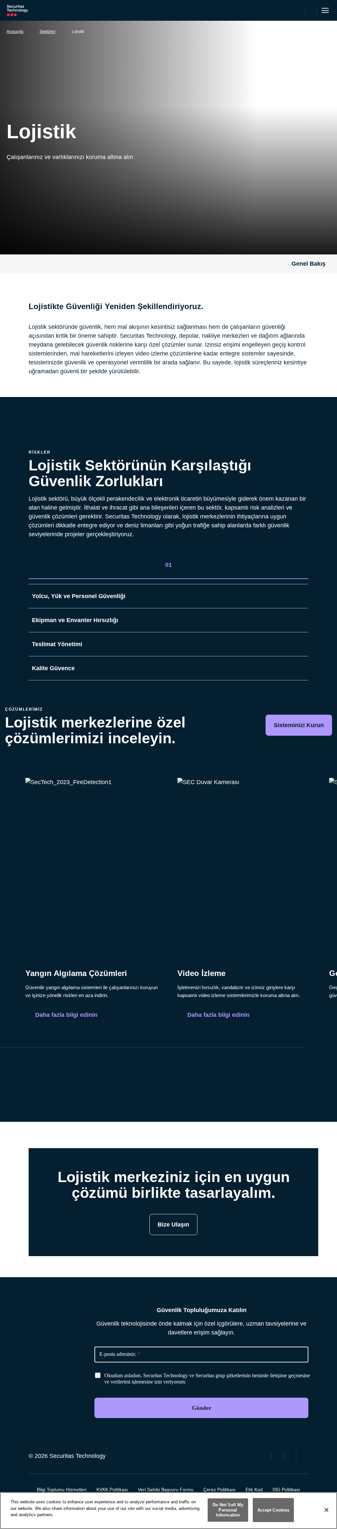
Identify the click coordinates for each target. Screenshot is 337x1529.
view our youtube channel (303, 1455)
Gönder (201, 1408)
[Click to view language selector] (299, 10)
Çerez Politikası (219, 1489)
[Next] (296, 1061)
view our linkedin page (290, 1455)
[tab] (168, 565)
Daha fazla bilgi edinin (66, 1015)
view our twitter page (278, 1455)
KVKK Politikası (112, 1489)
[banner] (208, 1378)
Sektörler (47, 31)
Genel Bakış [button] (308, 263)
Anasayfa (15, 31)
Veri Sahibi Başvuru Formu (166, 1489)
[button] (301, 566)
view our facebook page (265, 1455)
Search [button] (311, 10)
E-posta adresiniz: (120, 1354)
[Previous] (277, 1061)
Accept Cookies (273, 1510)
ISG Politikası (286, 1489)
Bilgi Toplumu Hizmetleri (62, 1489)
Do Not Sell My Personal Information (228, 1509)
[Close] (326, 1510)
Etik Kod (254, 1489)
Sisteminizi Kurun (299, 725)
